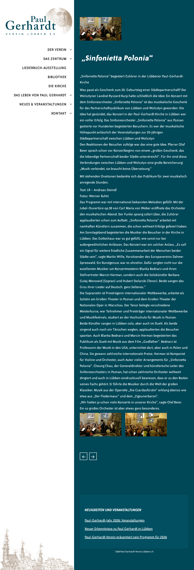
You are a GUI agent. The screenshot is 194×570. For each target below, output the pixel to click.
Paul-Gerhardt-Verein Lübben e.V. (48, 11)
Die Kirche (57, 86)
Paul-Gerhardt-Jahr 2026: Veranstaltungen (115, 520)
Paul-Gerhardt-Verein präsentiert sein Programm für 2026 (126, 537)
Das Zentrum (54, 59)
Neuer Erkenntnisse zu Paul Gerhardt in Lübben (119, 529)
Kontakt (58, 113)
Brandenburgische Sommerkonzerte (83, 456)
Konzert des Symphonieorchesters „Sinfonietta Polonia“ (93, 456)
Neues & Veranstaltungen (43, 104)
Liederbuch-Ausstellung (44, 68)
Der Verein (57, 50)
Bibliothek (57, 77)
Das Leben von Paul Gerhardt (40, 95)
